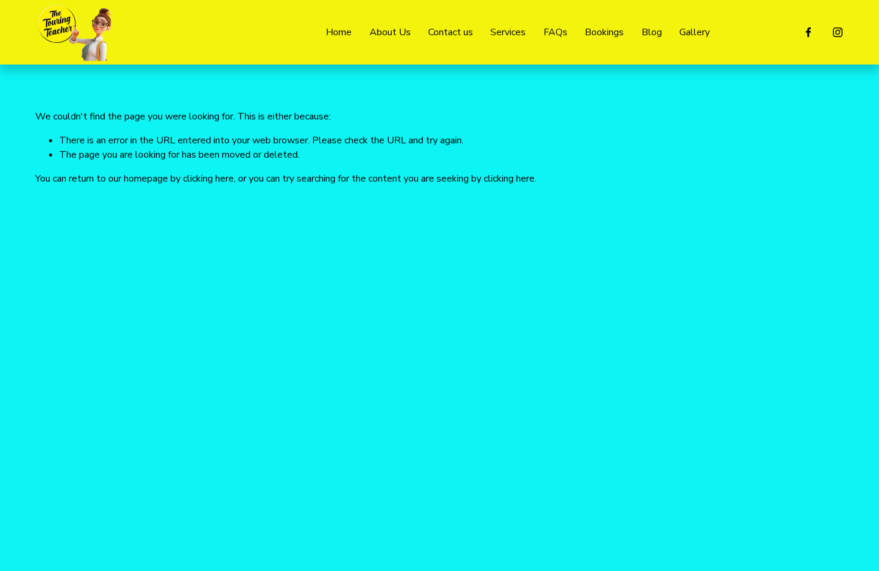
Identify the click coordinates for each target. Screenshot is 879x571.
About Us (390, 32)
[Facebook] (808, 32)
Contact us (450, 32)
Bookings (604, 32)
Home (339, 32)
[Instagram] (838, 32)
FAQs (555, 32)
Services (508, 32)
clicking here (208, 178)
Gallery (694, 32)
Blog (652, 32)
